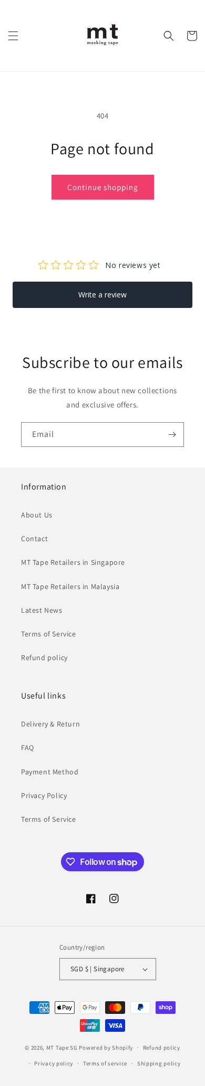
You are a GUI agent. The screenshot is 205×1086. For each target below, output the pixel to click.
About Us (37, 515)
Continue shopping (102, 187)
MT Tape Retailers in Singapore (73, 562)
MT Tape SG (62, 1047)
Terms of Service (48, 634)
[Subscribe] (171, 434)
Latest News (42, 610)
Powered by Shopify (106, 1047)
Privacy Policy (44, 795)
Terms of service (105, 1063)
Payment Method (49, 771)
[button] (13, 35)
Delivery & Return (50, 724)
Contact (34, 538)
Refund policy (44, 657)
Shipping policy (159, 1063)
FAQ (27, 747)
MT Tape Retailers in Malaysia (70, 586)
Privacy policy (53, 1063)
